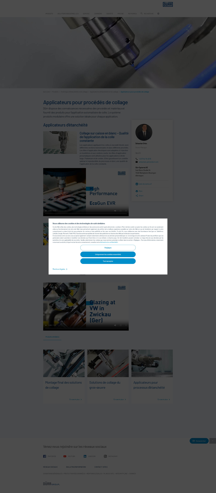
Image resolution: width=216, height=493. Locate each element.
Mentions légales (59, 269)
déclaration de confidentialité (109, 242)
